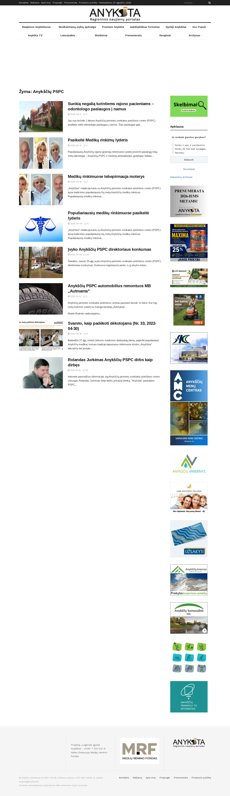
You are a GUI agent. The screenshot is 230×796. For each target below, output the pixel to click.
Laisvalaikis (67, 35)
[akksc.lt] (189, 657)
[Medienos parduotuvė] (189, 277)
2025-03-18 (76, 182)
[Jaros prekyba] (189, 242)
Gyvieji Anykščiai (176, 27)
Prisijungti (57, 3)
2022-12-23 (75, 296)
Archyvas (194, 35)
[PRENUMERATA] (189, 201)
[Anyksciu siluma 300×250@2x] (189, 497)
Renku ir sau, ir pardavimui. (190, 145)
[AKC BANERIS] (189, 347)
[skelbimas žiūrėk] (189, 106)
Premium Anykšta (113, 27)
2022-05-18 (76, 334)
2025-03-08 (76, 223)
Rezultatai (189, 169)
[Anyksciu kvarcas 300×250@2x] (189, 579)
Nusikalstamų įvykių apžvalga (77, 27)
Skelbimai (101, 35)
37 (87, 254)
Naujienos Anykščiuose (36, 27)
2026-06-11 (75, 114)
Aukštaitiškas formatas (145, 27)
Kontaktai (23, 3)
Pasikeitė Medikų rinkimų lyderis (98, 140)
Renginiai (165, 35)
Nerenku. (180, 152)
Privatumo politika (88, 3)
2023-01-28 (76, 254)
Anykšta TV (35, 35)
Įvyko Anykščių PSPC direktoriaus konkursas (109, 249)
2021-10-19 (75, 370)
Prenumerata (70, 3)
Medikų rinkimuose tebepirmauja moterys (106, 176)
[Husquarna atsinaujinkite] (189, 309)
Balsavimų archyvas (181, 177)
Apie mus (46, 3)
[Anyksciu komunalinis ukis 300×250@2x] (189, 617)
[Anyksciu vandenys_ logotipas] (189, 463)
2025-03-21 (75, 145)
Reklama (34, 3)
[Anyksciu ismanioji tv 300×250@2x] (189, 696)
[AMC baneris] (189, 407)
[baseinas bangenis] (189, 538)
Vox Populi (199, 27)
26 (86, 370)
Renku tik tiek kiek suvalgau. (190, 148)
